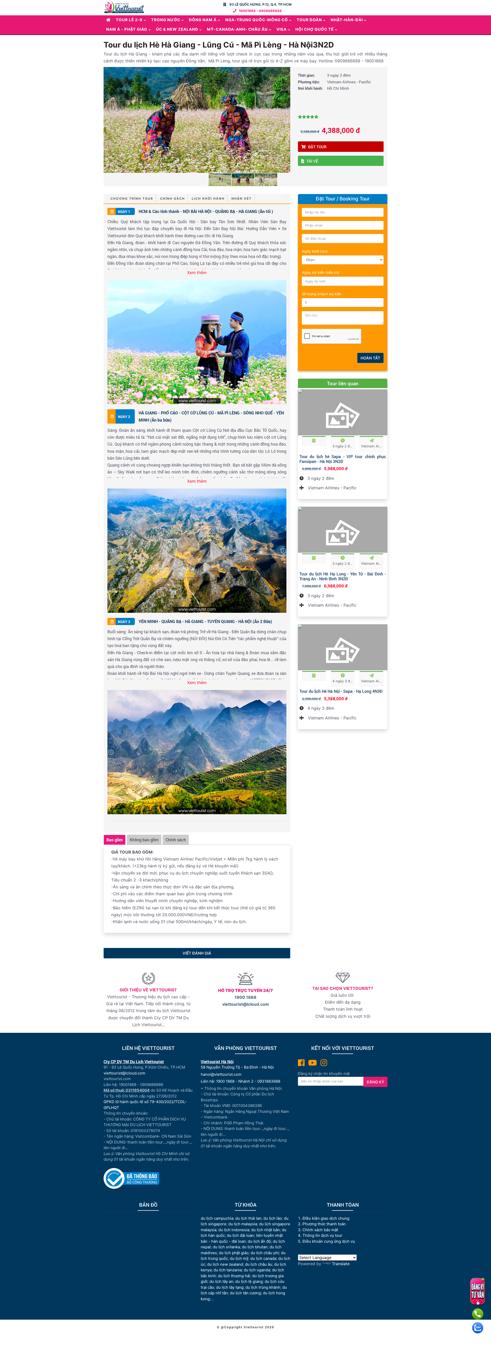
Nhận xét (241, 198)
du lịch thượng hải (234, 1275)
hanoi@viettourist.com (221, 1074)
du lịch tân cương (245, 1292)
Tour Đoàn (309, 19)
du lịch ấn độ (259, 1241)
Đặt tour (317, 146)
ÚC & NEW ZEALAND (177, 29)
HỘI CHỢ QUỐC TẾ (314, 29)
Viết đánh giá (197, 953)
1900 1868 (245, 997)
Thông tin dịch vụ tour (322, 1235)
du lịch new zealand (225, 1264)
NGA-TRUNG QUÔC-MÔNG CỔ (256, 19)
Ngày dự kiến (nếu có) (320, 272)
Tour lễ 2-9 (129, 19)
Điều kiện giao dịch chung (326, 1218)
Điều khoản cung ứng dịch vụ (329, 1241)
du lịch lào (272, 1218)
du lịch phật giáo (234, 1252)
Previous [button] (107, 120)
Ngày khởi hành (315, 251)
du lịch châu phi (265, 1252)
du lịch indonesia (233, 1229)
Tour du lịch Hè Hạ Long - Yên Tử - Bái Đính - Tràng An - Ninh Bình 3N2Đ (342, 576)
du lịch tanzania (228, 1269)
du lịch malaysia (242, 1223)
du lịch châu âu (258, 1264)
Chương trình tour (131, 198)
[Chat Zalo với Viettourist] (477, 1327)
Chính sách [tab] (175, 839)
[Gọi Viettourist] (477, 1314)
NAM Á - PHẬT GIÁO (126, 29)
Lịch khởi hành (208, 198)
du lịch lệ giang (249, 1281)
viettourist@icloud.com (245, 1004)
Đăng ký (375, 1082)
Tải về (312, 161)
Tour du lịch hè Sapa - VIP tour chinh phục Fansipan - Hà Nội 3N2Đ (342, 459)
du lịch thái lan (248, 1218)
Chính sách (172, 198)
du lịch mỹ (239, 1258)
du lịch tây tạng (229, 1287)
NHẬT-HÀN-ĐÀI (347, 19)
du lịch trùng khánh (263, 1287)
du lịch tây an (221, 1281)
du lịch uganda (257, 1269)
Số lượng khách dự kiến (321, 294)
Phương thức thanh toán (324, 1223)
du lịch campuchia (217, 1218)
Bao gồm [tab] (114, 839)
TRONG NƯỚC (165, 19)
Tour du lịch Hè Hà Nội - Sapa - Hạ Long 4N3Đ (341, 691)
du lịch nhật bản (265, 1229)
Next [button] (287, 120)
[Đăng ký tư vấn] (477, 1291)
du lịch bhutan (254, 1246)
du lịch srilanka (226, 1246)
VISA (281, 29)
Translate (341, 1263)
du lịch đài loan (240, 1235)
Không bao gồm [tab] (144, 839)
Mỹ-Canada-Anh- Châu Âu (237, 29)
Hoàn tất (370, 358)
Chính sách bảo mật (321, 1229)
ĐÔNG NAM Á (203, 19)
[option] (197, 120)
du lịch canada (263, 1258)
